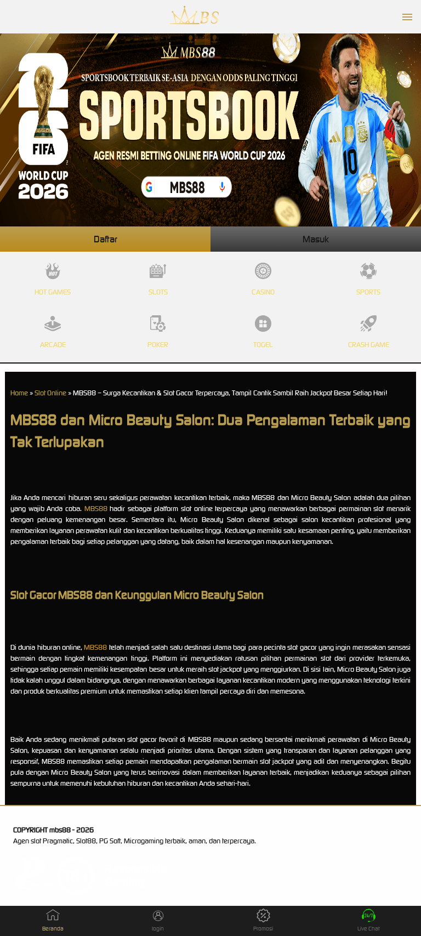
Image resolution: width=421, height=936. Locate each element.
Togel (263, 344)
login (158, 928)
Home (19, 393)
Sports (368, 292)
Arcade (53, 344)
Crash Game (368, 344)
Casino (263, 292)
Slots (158, 292)
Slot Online (50, 393)
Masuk (316, 239)
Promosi (263, 928)
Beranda (53, 928)
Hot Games (53, 292)
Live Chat (368, 928)
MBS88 (95, 508)
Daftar (105, 239)
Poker (157, 344)
